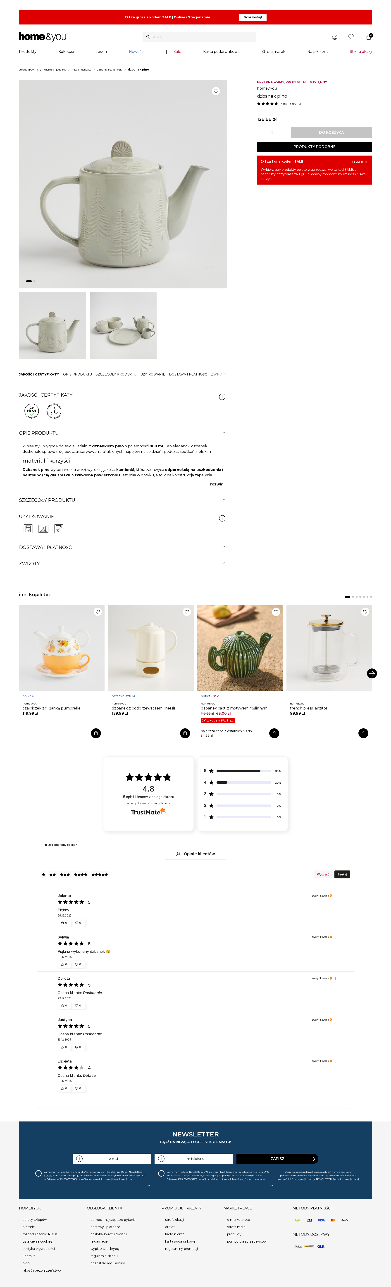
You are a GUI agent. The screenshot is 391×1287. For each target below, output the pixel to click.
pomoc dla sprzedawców (247, 1241)
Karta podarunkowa (221, 51)
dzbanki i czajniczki (109, 69)
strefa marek (237, 1227)
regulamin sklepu (104, 1256)
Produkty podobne (315, 147)
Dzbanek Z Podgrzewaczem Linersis (143, 708)
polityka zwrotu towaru (109, 1234)
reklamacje (99, 1241)
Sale (177, 51)
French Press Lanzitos (308, 708)
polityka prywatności (39, 1249)
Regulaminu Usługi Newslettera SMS (247, 1171)
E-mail (114, 1158)
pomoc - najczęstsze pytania (113, 1220)
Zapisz (277, 1159)
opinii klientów (148, 797)
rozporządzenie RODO (41, 1234)
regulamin (360, 161)
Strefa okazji (361, 51)
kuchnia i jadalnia (54, 69)
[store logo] (42, 37)
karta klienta (174, 1234)
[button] (45, 844)
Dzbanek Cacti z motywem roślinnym (234, 708)
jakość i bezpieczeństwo (42, 1270)
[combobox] (199, 37)
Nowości (136, 51)
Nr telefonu (195, 1158)
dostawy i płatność (105, 1227)
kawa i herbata (81, 69)
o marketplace (238, 1220)
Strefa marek (273, 51)
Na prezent (317, 51)
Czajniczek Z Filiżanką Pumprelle (52, 708)
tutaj (356, 1179)
